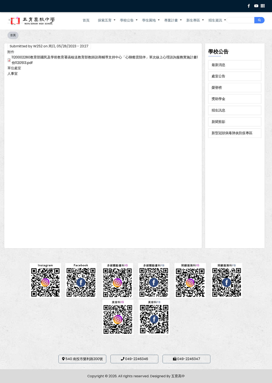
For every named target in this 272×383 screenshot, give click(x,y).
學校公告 (129, 22)
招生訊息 (218, 110)
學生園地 (151, 22)
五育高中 (178, 376)
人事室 (12, 73)
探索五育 (107, 22)
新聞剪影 (218, 121)
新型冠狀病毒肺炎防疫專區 (232, 133)
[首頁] (37, 20)
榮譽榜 (217, 87)
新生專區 (195, 22)
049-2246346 (136, 358)
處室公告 (218, 76)
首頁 (86, 20)
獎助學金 (218, 98)
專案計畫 (173, 22)
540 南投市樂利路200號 (84, 358)
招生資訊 (217, 22)
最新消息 (218, 64)
